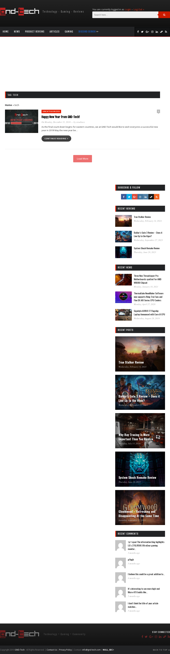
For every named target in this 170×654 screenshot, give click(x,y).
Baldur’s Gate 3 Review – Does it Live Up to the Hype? (148, 234)
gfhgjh (131, 559)
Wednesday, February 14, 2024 (148, 220)
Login (128, 9)
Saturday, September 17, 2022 (132, 520)
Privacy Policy (65, 649)
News (17, 31)
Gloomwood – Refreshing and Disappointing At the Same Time (139, 513)
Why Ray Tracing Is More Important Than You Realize (136, 437)
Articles (54, 31)
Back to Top (160, 650)
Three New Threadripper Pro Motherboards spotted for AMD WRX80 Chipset (147, 279)
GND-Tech (20, 649)
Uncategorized (51, 111)
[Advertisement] (85, 66)
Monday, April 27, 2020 (144, 304)
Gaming (69, 31)
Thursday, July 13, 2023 (129, 443)
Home (6, 31)
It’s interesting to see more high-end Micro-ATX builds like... (144, 590)
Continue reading (55, 138)
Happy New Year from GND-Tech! (61, 117)
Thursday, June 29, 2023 (145, 252)
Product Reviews (34, 31)
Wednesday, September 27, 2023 (148, 240)
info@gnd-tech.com (91, 649)
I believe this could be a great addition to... (146, 574)
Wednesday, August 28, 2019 (147, 318)
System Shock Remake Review (147, 248)
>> (88, 31)
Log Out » (138, 9)
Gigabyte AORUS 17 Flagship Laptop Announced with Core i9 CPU (149, 312)
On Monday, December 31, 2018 (56, 122)
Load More (82, 158)
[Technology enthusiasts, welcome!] (42, 14)
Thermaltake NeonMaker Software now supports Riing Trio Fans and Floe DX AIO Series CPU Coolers (148, 296)
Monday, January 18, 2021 (146, 286)
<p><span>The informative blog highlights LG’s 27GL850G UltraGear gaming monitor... (146, 545)
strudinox (80, 122)
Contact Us (52, 649)
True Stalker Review (142, 216)
